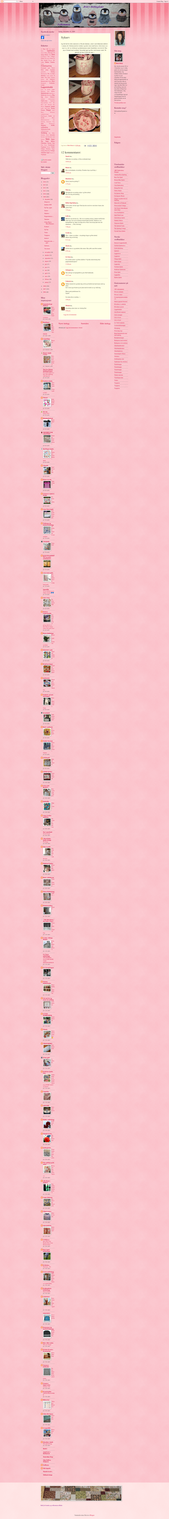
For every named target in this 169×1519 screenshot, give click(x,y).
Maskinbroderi (45, 93)
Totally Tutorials (48, 741)
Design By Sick (118, 188)
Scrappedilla (46, 1428)
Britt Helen (119, 63)
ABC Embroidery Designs (119, 171)
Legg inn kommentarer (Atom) (74, 328)
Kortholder (52, 83)
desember (47, 199)
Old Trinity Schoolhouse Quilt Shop (121, 209)
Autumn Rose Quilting (120, 175)
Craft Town (117, 183)
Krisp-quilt (46, 1058)
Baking (46, 53)
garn (49, 68)
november (48, 252)
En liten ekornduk (53, 602)
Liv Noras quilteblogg (46, 955)
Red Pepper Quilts (48, 449)
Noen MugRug (53, 1354)
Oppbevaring (44, 101)
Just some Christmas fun (53, 514)
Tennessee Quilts (118, 223)
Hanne (67, 168)
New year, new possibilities (53, 360)
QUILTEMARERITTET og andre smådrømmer (49, 557)
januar (47, 282)
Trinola (45, 1029)
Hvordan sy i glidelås (120, 304)
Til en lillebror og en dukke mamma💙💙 (48, 592)
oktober (47, 255)
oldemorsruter (51, 99)
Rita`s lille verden (48, 1343)
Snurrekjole (53, 421)
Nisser (46, 97)
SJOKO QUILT (47, 772)
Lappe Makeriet (47, 1197)
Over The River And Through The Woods (48, 104)
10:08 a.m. (68, 173)
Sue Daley (52, 133)
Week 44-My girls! (53, 867)
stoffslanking (44, 127)
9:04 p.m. (68, 311)
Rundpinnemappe (119, 338)
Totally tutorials (118, 375)
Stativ (42, 123)
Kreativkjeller (47, 1392)
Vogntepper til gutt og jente (53, 1153)
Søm (47, 138)
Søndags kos (53, 1417)
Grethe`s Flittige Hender (48, 938)
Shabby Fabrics (118, 220)
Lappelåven (117, 253)
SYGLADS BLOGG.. (46, 786)
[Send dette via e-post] (88, 146)
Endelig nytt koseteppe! (53, 669)
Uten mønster (53, 1003)
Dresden (50, 60)
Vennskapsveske (118, 378)
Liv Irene (68, 257)
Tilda (53, 143)
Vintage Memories (45, 150)
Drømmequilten (47, 906)
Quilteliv (116, 251)
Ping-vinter (47, 108)
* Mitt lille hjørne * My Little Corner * (48, 920)
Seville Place (48, 118)
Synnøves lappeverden (46, 1384)
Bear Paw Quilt (118, 177)
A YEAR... (53, 1060)
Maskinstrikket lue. (53, 1333)
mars (46, 276)
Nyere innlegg (64, 323)
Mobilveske (44, 95)
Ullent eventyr (47, 1211)
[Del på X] (92, 146)
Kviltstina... (46, 1265)
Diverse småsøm (118, 292)
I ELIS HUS (46, 1313)
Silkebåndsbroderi (45, 120)
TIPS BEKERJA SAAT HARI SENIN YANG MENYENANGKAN (48, 960)
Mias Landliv (47, 847)
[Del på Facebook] (94, 146)
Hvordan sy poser (119, 307)
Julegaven (47, 202)
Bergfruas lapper (48, 664)
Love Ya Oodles (45, 89)
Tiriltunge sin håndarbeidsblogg (48, 524)
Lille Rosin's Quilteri (46, 1182)
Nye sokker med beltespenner (53, 1188)
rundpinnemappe (45, 114)
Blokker (47, 54)
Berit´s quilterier (48, 727)
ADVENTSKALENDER (49, 1394)
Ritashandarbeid (48, 418)
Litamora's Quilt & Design (48, 494)
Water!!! (53, 908)
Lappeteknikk (47, 87)
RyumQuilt (46, 713)
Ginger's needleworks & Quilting (120, 199)
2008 (44, 286)
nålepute (43, 99)
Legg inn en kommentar (70, 315)
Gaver (53, 68)
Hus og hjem (51, 73)
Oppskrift (52, 101)
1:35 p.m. (68, 184)
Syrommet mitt (51, 137)
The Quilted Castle (119, 226)
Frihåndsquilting (46, 66)
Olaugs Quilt (117, 259)
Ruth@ (45, 1449)
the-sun (45, 412)
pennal (53, 106)
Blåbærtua (46, 1400)
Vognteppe (43, 154)
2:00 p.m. (68, 299)
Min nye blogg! (47, 1344)
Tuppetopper (53, 482)
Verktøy (48, 147)
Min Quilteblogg (47, 1444)
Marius (53, 91)
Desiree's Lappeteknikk (120, 243)
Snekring (43, 121)
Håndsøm (43, 75)
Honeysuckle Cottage (120, 205)
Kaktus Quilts (118, 277)
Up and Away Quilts (119, 231)
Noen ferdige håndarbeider (53, 989)
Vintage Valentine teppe (48, 151)
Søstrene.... (47, 246)
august (47, 261)
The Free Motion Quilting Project (48, 370)
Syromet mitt (44, 137)
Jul (47, 79)
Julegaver (52, 79)
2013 (44, 185)
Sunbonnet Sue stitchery (121, 362)
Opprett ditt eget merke (46, 40)
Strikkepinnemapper (53, 401)
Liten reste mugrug (53, 775)
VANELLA (46, 1240)
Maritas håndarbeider (47, 982)
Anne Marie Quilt (48, 509)
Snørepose (48, 121)
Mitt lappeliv (47, 1468)
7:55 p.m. (68, 210)
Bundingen (46, 322)
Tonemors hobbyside (46, 1366)
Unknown (68, 281)
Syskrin (42, 139)
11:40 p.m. (68, 264)
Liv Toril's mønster (119, 323)
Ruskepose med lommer (120, 340)
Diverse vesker (118, 294)
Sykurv (46, 210)
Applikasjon (51, 51)
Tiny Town (44, 145)
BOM (53, 55)
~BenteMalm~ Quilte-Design (47, 839)
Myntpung (117, 328)
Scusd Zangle (46, 834)
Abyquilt (45, 466)
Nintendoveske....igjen (49, 242)
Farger (42, 64)
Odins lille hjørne (48, 1414)
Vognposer (52, 152)
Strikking (44, 133)
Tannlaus (46, 219)
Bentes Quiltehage (48, 633)
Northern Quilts (47, 381)
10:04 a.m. (68, 161)
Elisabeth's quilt (48, 650)
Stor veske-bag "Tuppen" (53, 792)
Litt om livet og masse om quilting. (48, 999)
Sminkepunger (53, 1228)
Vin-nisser (47, 249)
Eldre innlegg (105, 323)
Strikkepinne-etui (119, 359)
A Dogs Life (44, 49)
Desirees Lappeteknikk (47, 612)
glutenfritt (43, 71)
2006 (44, 292)
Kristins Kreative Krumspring (48, 1350)
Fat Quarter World (119, 196)
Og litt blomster (53, 1137)
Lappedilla (117, 275)
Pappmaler (47, 106)
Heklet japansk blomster (120, 301)
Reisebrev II (53, 1431)
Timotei (45, 398)
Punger (48, 110)
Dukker (47, 62)
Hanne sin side (47, 480)
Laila (67, 216)
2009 (44, 197)
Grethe (68, 233)
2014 (44, 182)
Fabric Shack (117, 191)
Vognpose (47, 235)
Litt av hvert (117, 317)
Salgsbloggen (44, 116)
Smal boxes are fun (53, 469)
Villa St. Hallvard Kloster (53, 945)
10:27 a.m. (68, 275)
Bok (50, 54)
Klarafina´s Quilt (48, 1442)
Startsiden (85, 323)
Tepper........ (53, 894)
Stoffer (53, 125)
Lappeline (46, 1092)
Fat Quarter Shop (119, 193)
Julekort (46, 238)
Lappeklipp (46, 339)
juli (46, 264)
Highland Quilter (48, 863)
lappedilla (46, 589)
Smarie (68, 156)
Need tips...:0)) (47, 1267)
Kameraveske (44, 81)
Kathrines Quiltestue (119, 269)
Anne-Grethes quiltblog (47, 816)
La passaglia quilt (53, 731)
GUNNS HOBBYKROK (47, 1014)
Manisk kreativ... (48, 1472)
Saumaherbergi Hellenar (47, 305)
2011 (44, 191)
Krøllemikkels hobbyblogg (47, 1289)
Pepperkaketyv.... (48, 216)
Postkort (43, 110)
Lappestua (117, 264)
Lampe (42, 85)
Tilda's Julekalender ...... (53, 882)
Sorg (54, 121)
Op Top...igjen (48, 208)
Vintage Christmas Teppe (48, 149)
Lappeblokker (118, 309)
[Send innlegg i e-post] (85, 145)
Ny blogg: (45, 842)
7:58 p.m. (68, 227)
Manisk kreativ (47, 1134)
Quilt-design (117, 261)
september (48, 258)
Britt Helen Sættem (45, 35)
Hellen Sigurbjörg (71, 203)
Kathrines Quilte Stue (48, 1072)
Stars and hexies (53, 1109)
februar (47, 279)
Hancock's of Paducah (120, 203)
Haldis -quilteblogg (48, 1120)
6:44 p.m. (68, 197)
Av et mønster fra (53, 1316)
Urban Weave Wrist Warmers (49, 223)
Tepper (53, 139)
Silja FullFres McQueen (47, 1461)
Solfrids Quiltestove (119, 245)
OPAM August (53, 761)
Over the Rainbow (119, 212)
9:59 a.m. (68, 251)
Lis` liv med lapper (48, 968)
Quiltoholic (46, 678)
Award (42, 53)
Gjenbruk (52, 70)
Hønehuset (69, 179)
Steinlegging (52, 123)
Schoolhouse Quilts (119, 218)
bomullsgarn (44, 56)
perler (42, 108)
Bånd (49, 56)
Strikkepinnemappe (45, 129)
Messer (53, 93)
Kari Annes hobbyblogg (46, 1250)
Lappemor (117, 256)
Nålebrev (52, 97)
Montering (49, 95)
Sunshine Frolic (45, 135)
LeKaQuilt (46, 542)
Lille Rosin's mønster (120, 312)
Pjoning (53, 108)
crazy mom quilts (48, 573)
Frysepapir (43, 68)
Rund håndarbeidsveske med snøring (120, 334)
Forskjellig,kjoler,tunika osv (120, 298)
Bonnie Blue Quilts (119, 180)
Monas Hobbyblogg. (49, 892)
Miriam (68, 306)
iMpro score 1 (53, 805)
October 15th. (46, 1386)
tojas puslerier (47, 1226)
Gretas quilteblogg (48, 1272)
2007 (44, 289)
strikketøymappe (45, 131)
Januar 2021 (46, 413)
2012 (44, 188)
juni (46, 267)
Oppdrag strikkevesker (53, 655)
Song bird (53, 544)
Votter (46, 232)
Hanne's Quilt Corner (47, 354)
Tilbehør (49, 143)
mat (50, 93)
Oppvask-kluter (44, 102)
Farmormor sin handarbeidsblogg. (48, 1328)
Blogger (92, 1515)
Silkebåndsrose (118, 351)
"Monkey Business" (53, 1404)
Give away (44, 70)
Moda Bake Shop (48, 1457)
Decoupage (47, 58)
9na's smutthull (47, 832)
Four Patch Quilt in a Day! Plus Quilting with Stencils (48, 374)
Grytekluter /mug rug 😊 (53, 1034)
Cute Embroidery (119, 185)
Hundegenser (44, 73)
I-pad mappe (50, 75)
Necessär (53, 341)
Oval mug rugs (118, 331)
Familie (52, 62)
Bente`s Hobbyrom (48, 878)
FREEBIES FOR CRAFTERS (48, 433)
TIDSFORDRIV (47, 1044)
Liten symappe (118, 315)
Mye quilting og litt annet (48, 1163)
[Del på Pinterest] (96, 146)
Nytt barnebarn (53, 1046)
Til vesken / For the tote (53, 823)
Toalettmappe (51, 145)
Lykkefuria (46, 1297)
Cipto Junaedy (53, 1018)
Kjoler (50, 81)
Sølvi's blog (46, 598)
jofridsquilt (46, 758)
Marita (68, 246)
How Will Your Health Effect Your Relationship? (48, 1242)
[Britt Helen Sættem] (42, 38)
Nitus (67, 190)
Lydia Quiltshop (118, 248)
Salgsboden (117, 137)
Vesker (53, 147)
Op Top (46, 229)
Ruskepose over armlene (121, 343)
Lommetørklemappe (119, 325)
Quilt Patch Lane (118, 215)
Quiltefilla (46, 801)
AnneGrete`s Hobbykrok (46, 1453)
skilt (54, 120)
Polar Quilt (117, 272)
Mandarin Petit (45, 91)
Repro (42, 112)
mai (46, 270)
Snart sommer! (47, 1291)
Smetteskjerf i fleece (119, 354)
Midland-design (47, 1475)
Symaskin (52, 135)
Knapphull (43, 83)
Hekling (53, 71)
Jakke (49, 77)
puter (53, 110)
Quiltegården (47, 1148)
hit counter (44, 162)
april (46, 273)
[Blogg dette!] (90, 146)
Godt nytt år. (53, 1122)
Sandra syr (51, 116)
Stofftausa (46, 1465)
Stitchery (43, 125)
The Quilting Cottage (120, 228)
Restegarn (52, 112)
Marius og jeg (53, 1214)
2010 (44, 194)
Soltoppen (68, 270)
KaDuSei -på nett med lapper (48, 695)
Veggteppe (43, 147)
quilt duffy (46, 1106)
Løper (53, 89)
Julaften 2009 (48, 205)
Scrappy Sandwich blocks (53, 440)
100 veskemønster (119, 289)
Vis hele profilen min (120, 103)
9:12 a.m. (68, 240)
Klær (53, 81)
